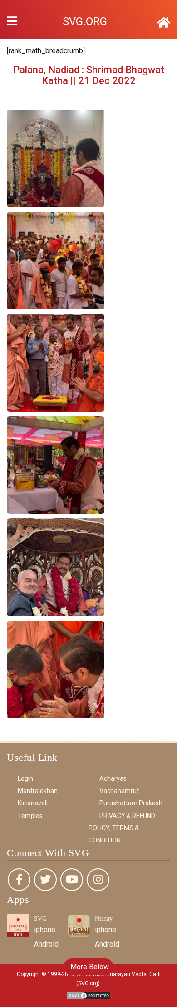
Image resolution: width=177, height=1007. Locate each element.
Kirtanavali (33, 803)
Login (25, 778)
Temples (30, 815)
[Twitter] (45, 879)
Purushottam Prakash (130, 803)
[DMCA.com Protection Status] (88, 995)
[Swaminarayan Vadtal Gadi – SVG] (163, 23)
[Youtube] (71, 879)
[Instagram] (98, 879)
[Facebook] (19, 879)
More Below (89, 966)
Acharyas (113, 778)
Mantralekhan (38, 790)
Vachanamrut (119, 790)
